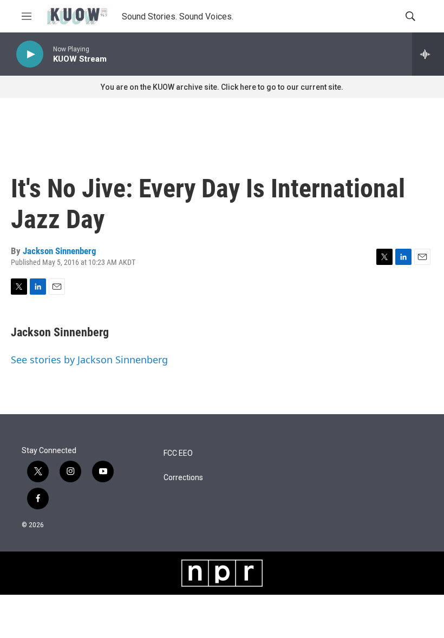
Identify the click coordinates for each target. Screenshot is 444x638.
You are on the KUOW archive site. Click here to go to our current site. (222, 87)
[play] (29, 54)
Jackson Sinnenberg (59, 250)
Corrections (183, 478)
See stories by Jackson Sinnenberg (89, 359)
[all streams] (428, 54)
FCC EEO (178, 453)
